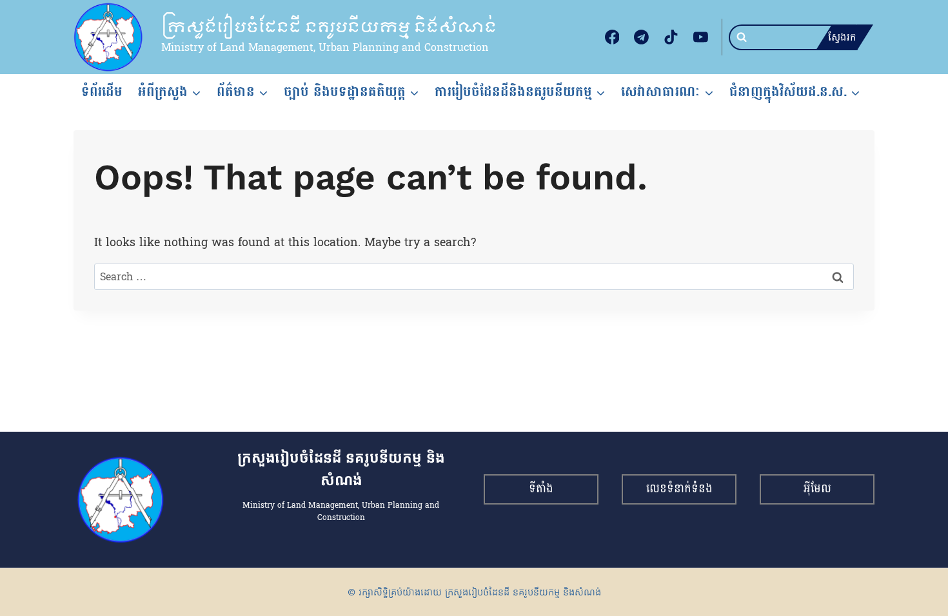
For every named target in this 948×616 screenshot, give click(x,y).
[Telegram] (642, 37)
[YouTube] (700, 37)
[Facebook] (612, 37)
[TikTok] (671, 37)
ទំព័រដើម (102, 91)
